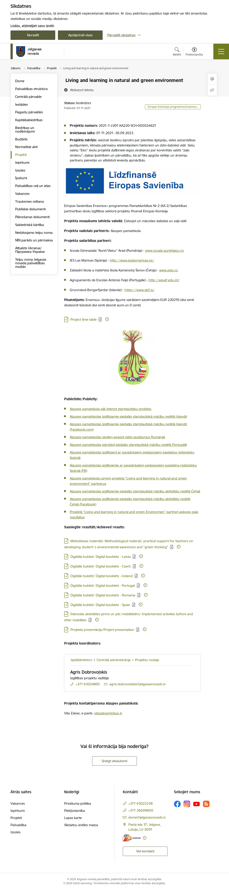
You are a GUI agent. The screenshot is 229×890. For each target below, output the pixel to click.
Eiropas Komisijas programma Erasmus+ (173, 106)
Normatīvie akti (26, 147)
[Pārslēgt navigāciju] (221, 51)
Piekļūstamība (74, 810)
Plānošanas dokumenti (32, 217)
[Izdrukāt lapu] (212, 78)
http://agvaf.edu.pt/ (164, 280)
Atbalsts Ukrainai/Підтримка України (30, 250)
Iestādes (21, 104)
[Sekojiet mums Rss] (206, 804)
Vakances (22, 193)
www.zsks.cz (168, 270)
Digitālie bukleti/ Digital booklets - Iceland (101, 576)
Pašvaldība (18, 825)
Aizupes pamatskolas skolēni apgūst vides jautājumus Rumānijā (117, 437)
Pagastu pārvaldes (29, 112)
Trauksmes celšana (29, 201)
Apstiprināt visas (80, 35)
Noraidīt (33, 35)
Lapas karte (73, 818)
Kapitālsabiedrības (28, 120)
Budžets (21, 139)
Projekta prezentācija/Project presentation (102, 630)
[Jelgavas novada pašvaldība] (31, 51)
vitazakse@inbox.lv (108, 713)
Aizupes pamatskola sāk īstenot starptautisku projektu (110, 409)
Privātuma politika (77, 803)
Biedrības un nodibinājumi (25, 129)
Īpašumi (21, 178)
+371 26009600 (140, 810)
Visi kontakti (145, 851)
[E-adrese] (132, 838)
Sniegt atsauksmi (114, 761)
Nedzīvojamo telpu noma (34, 232)
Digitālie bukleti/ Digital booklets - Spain (100, 605)
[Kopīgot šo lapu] (212, 90)
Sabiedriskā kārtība (29, 225)
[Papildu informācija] (107, 319)
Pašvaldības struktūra (31, 89)
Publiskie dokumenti (30, 209)
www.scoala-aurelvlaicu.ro (164, 250)
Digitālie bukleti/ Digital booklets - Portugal (102, 585)
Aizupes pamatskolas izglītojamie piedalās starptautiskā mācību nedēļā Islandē (128, 416)
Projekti (21, 155)
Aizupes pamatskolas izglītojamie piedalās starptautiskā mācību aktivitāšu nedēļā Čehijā (135, 491)
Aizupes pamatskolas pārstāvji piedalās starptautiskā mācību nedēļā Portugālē (128, 445)
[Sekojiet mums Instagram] (187, 804)
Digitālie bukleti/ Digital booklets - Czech (100, 566)
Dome (19, 81)
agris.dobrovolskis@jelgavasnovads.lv (137, 684)
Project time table (83, 319)
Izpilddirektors (81, 660)
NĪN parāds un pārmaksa (34, 240)
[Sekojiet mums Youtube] (196, 803)
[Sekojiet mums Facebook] (177, 804)
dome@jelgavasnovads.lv (147, 817)
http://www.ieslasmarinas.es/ (132, 260)
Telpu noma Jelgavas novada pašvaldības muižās (30, 263)
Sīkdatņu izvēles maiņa (81, 825)
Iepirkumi (22, 162)
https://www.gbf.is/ (140, 290)
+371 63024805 (88, 684)
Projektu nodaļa (147, 660)
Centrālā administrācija (114, 660)
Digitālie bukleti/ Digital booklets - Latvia (100, 557)
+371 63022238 (140, 803)
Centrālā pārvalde (28, 97)
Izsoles (20, 170)
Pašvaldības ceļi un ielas (33, 186)
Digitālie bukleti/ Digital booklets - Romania (102, 595)
